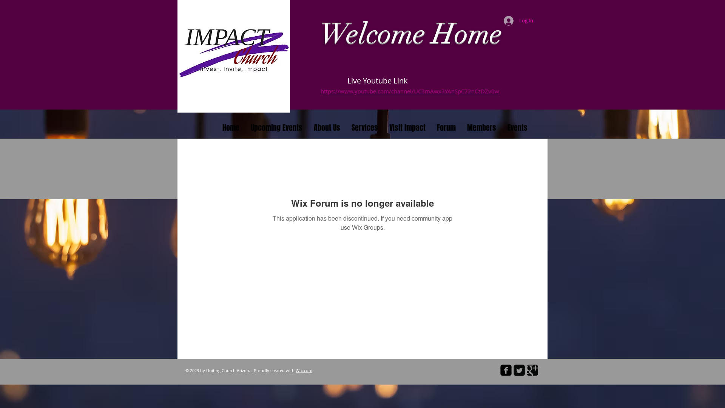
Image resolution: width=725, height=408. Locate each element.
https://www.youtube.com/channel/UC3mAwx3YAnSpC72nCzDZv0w (410, 91)
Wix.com (304, 370)
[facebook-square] (506, 370)
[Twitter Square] (519, 370)
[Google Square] (532, 370)
